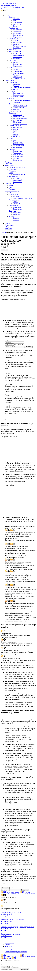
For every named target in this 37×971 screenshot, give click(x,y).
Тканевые (16, 102)
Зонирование (17, 57)
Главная (7, 223)
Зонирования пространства (22, 87)
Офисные (16, 44)
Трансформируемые (16, 104)
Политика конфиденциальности (16, 952)
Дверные (16, 86)
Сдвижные (17, 31)
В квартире (17, 48)
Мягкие (11, 98)
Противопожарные (20, 118)
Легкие (15, 89)
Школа (15, 135)
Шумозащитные (18, 116)
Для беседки (13, 28)
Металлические (18, 145)
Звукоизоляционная (20, 106)
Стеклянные (17, 22)
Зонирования (17, 71)
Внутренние (13, 39)
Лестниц (12, 189)
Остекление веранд (11, 191)
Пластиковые (18, 120)
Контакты (8, 229)
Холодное (16, 203)
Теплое (15, 202)
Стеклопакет (17, 182)
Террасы (16, 220)
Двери (7, 15)
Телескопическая (19, 78)
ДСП (15, 131)
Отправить (28, 346)
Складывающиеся (19, 46)
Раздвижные (17, 37)
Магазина (12, 171)
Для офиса (16, 109)
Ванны (11, 185)
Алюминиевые (18, 55)
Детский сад (17, 127)
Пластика (16, 178)
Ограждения (9, 183)
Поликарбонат (18, 35)
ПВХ (15, 133)
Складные (16, 75)
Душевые (16, 136)
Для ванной (17, 58)
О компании (9, 225)
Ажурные (16, 84)
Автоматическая (19, 174)
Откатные (16, 19)
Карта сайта (9, 950)
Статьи (7, 945)
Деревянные (17, 24)
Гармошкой (17, 207)
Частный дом (13, 176)
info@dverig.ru (19, 7)
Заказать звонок (6, 9)
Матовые (16, 158)
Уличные (12, 17)
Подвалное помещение (17, 167)
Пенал (15, 62)
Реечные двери (18, 95)
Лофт (11, 138)
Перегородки (9, 80)
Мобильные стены (19, 107)
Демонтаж (8, 164)
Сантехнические (15, 126)
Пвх (14, 20)
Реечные (12, 91)
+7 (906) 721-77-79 (7, 7)
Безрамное (16, 214)
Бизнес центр (13, 169)
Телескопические (15, 51)
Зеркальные (13, 49)
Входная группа (10, 165)
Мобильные (17, 122)
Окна (15, 140)
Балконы (16, 218)
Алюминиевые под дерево (22, 198)
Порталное (17, 212)
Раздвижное (17, 209)
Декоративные (18, 93)
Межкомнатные (18, 73)
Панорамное (17, 29)
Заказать (4, 250)
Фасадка (8, 162)
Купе (15, 26)
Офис (11, 173)
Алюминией (17, 180)
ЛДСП (15, 129)
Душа (11, 187)
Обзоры (7, 227)
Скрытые (12, 60)
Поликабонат (18, 154)
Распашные (17, 33)
